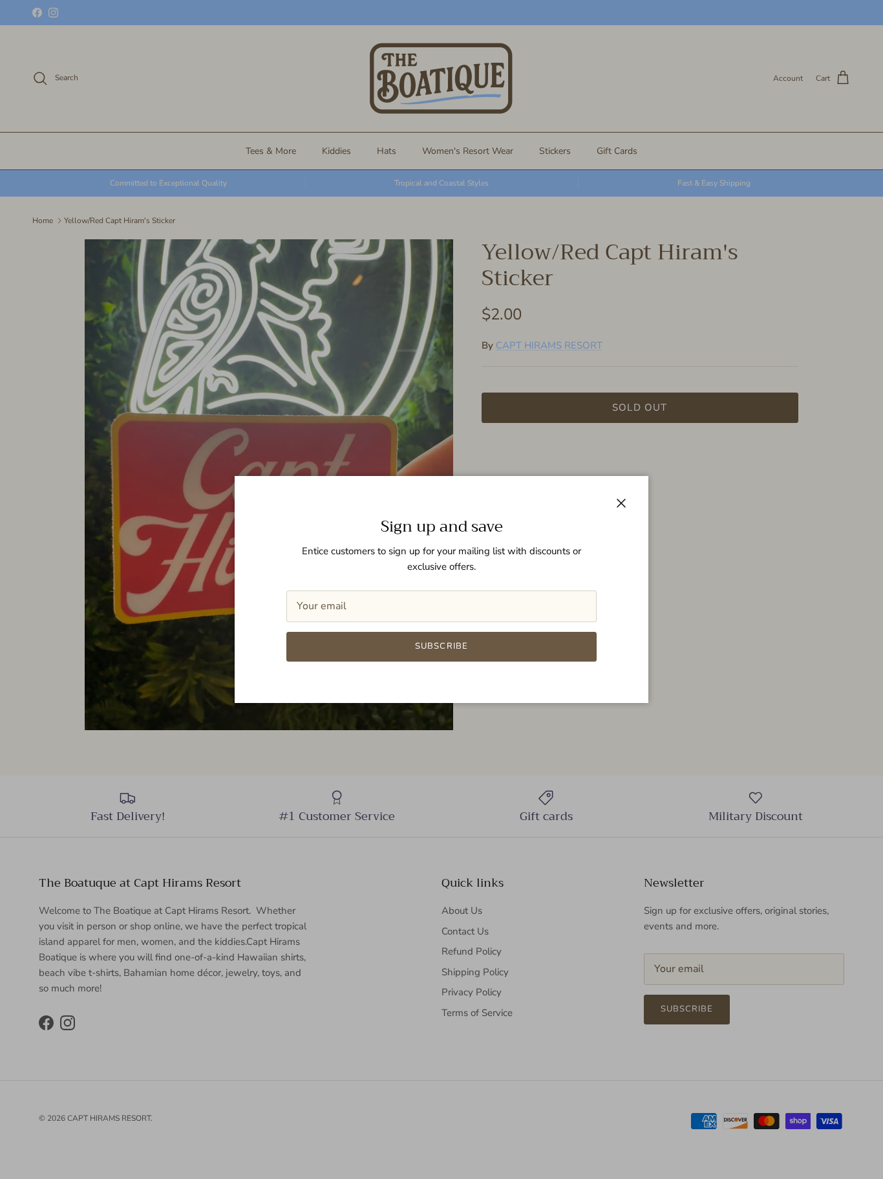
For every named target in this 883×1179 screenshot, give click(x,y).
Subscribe (441, 646)
